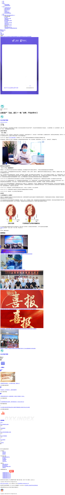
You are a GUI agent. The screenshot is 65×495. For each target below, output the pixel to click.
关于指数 (2, 31)
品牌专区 (4, 467)
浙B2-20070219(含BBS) (4, 483)
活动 (3, 6)
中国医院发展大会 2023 (6, 473)
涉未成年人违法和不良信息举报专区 (31, 485)
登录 (1, 34)
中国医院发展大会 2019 (6, 475)
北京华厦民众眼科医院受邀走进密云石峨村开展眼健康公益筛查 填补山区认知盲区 (15, 407)
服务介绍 (4, 451)
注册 (3, 34)
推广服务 (4, 458)
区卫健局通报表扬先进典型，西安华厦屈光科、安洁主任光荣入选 (12, 401)
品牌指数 (2, 420)
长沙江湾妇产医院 (12, 137)
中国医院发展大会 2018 (6, 476)
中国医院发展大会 (7, 7)
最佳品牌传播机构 (7, 13)
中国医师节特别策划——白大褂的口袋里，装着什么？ (10, 383)
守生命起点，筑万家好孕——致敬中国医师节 (8, 389)
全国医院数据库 (7, 5)
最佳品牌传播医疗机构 (6, 466)
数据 (3, 3)
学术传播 (4, 460)
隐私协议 (4, 454)
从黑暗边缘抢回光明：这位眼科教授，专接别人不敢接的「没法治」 (12, 396)
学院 (3, 14)
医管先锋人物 (6, 9)
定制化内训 (4, 461)
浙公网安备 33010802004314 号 (23, 483)
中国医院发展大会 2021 (6, 474)
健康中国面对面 (7, 8)
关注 (3, 2)
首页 (3, 1)
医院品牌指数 (6, 4)
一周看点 (2, 367)
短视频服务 (4, 459)
